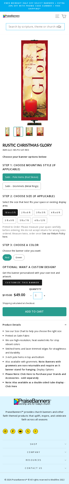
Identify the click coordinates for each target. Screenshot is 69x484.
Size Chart (20, 331)
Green (19, 257)
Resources (34, 460)
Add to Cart (34, 311)
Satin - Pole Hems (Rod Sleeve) (21, 177)
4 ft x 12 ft (39, 220)
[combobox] (35, 26)
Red (7, 257)
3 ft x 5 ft (40, 212)
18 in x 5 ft (10, 212)
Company (33, 452)
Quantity (35, 289)
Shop (33, 444)
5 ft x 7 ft (24, 220)
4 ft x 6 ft (55, 212)
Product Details (12, 324)
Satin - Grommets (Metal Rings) (21, 186)
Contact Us (33, 468)
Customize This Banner (22, 282)
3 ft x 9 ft (9, 220)
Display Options (45, 369)
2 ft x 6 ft (25, 212)
